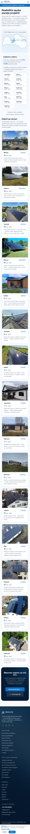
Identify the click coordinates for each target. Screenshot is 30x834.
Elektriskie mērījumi (6, 770)
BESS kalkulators (6, 777)
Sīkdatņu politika (5, 829)
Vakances (4, 794)
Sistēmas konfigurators (7, 745)
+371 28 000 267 (16, 694)
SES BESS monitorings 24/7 (8, 762)
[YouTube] (12, 725)
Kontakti (4, 797)
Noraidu (5, 832)
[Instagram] (6, 725)
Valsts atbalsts (5, 748)
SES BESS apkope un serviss (8, 765)
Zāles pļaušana (5, 772)
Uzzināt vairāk (21, 5)
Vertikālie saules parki (7, 760)
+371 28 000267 (7, 807)
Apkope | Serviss (6, 738)
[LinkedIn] (9, 725)
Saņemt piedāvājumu (14, 689)
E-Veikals (4, 752)
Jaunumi (4, 789)
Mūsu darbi (4, 787)
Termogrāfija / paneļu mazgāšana (10, 767)
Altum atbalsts (5, 775)
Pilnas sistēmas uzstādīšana (8, 733)
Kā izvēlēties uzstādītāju (7, 750)
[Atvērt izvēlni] (28, 2)
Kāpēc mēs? (5, 784)
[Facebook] (3, 725)
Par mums (4, 792)
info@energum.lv (6, 809)
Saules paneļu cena (6, 740)
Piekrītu (12, 832)
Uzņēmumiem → (6, 799)
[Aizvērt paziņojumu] (27, 5)
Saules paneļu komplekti (7, 743)
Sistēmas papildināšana (7, 735)
